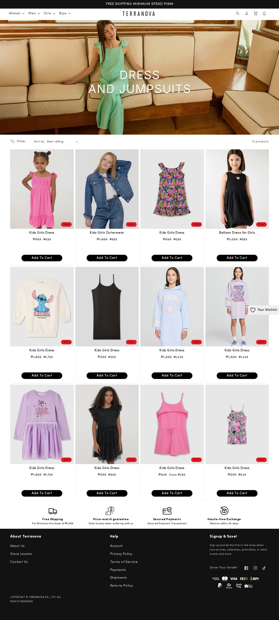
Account (116, 546)
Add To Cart (42, 258)
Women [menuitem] (15, 13)
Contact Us (19, 562)
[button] (237, 13)
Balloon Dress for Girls (237, 232)
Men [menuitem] (32, 13)
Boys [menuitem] (62, 13)
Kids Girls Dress (41, 232)
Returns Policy (121, 585)
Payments (118, 570)
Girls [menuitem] (47, 13)
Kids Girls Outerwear (107, 232)
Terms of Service (124, 562)
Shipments (118, 577)
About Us (17, 546)
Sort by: (39, 141)
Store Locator (21, 554)
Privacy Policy (121, 554)
